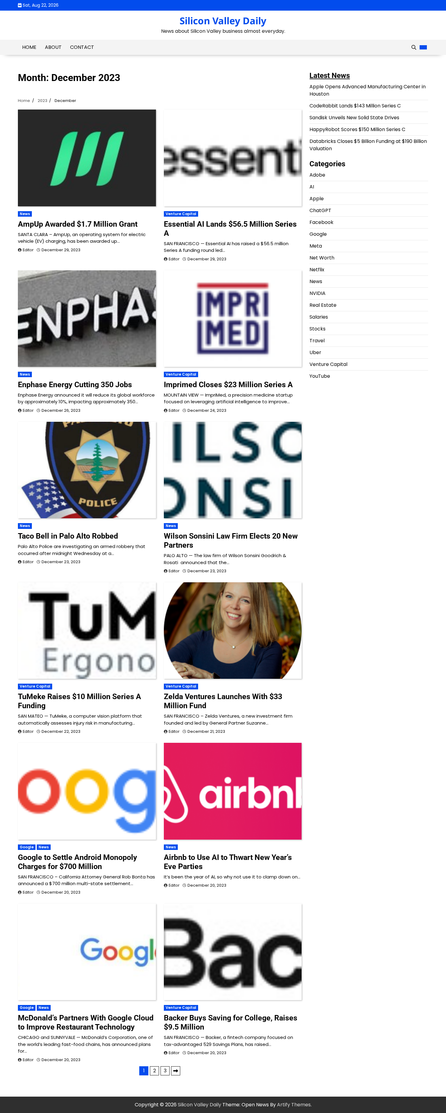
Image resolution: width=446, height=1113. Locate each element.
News (25, 213)
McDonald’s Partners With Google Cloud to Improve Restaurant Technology (86, 1022)
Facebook (321, 222)
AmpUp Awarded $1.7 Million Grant (77, 224)
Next (175, 1070)
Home (29, 47)
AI (311, 186)
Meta (315, 245)
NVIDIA (317, 293)
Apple (316, 198)
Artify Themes (294, 1104)
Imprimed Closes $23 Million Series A (228, 384)
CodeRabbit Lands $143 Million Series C (355, 105)
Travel (317, 340)
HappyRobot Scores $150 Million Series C (357, 129)
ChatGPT (320, 210)
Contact (82, 47)
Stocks (317, 328)
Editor (28, 249)
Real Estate (322, 305)
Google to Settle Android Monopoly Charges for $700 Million (77, 862)
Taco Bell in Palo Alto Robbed (68, 536)
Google (27, 847)
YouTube (319, 376)
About (53, 47)
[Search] (413, 47)
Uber (315, 352)
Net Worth (321, 257)
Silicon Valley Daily (223, 20)
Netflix (316, 269)
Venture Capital (181, 213)
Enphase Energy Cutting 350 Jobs (75, 384)
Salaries (318, 316)
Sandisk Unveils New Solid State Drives (354, 117)
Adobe (317, 174)
